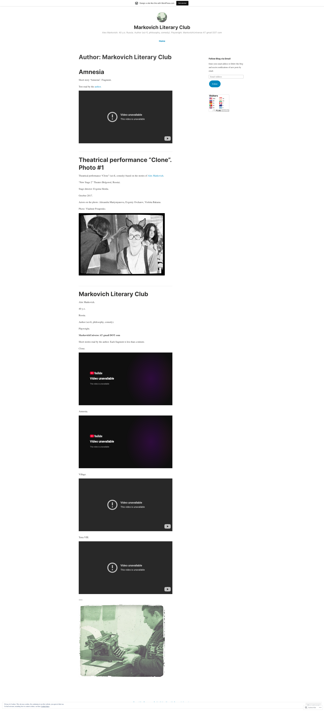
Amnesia (91, 71)
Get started (182, 3)
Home (162, 41)
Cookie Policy (45, 706)
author (98, 86)
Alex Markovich (155, 175)
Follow (215, 83)
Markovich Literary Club (162, 27)
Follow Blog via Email (220, 58)
